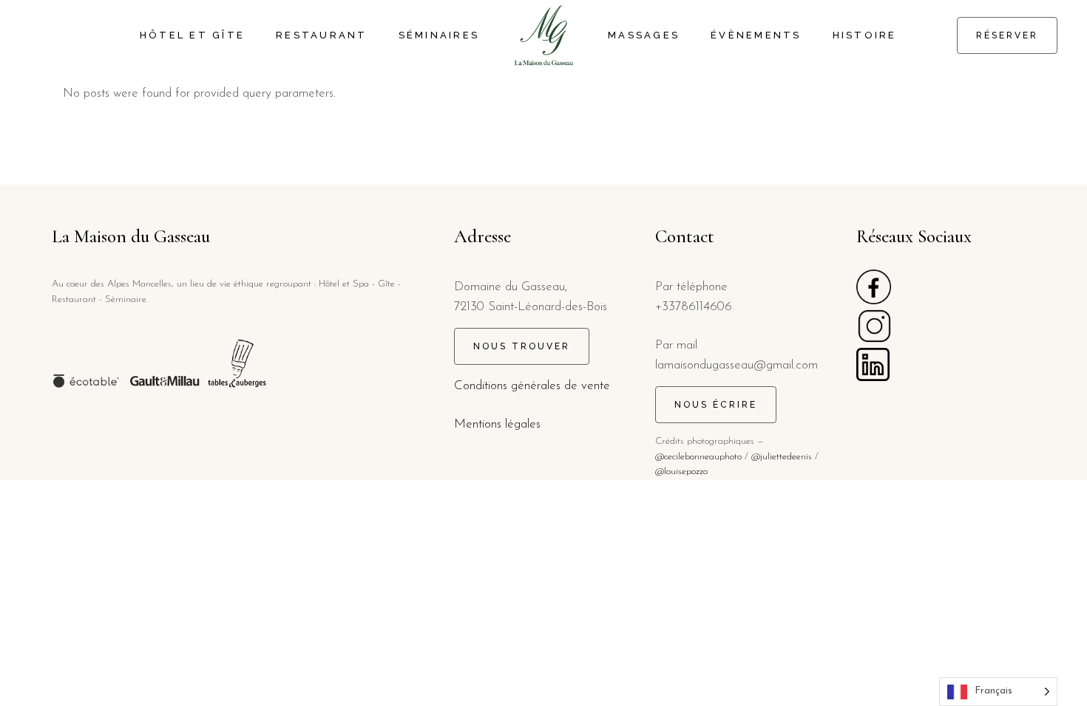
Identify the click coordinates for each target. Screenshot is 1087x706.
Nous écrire (715, 405)
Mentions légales (497, 424)
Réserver (1007, 35)
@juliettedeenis (781, 457)
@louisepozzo (681, 471)
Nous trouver (521, 346)
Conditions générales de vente (532, 386)
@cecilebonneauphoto (698, 457)
